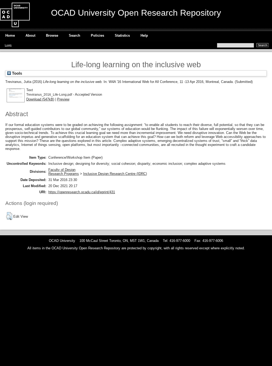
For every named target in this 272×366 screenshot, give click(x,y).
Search (74, 35)
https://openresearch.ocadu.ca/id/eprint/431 (81, 192)
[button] (9, 216)
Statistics (122, 35)
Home (10, 35)
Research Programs (63, 174)
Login (8, 45)
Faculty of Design (61, 170)
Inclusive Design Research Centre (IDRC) (115, 174)
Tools (16, 73)
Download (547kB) (40, 99)
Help (144, 35)
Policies (97, 35)
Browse (52, 35)
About (30, 35)
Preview (63, 99)
